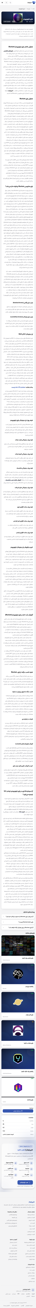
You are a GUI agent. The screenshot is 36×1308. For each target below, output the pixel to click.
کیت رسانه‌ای (32, 1281)
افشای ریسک (6, 1305)
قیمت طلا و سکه (31, 1245)
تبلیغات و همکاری (30, 1267)
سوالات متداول (31, 1273)
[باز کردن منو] (2, 2)
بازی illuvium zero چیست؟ (26, 922)
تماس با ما (32, 1270)
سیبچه (33, 1296)
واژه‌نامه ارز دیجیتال (12, 1259)
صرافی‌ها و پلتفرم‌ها (12, 1212)
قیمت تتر (32, 1223)
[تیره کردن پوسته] (10, 2)
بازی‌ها (28, 9)
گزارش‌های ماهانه (12, 1254)
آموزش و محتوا (13, 1239)
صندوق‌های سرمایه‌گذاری (11, 1223)
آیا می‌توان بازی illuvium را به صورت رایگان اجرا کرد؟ (19, 917)
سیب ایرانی (8, 1294)
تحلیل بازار (14, 1245)
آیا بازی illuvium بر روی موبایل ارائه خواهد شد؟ (21, 927)
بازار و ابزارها (32, 1239)
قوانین (22, 1305)
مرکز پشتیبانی (31, 1276)
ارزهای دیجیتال (31, 1212)
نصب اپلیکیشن (24, 1182)
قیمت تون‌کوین (31, 1232)
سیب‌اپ (14, 1294)
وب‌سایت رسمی (17, 1111)
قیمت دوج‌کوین (31, 1234)
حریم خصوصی (29, 1305)
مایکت (22, 1294)
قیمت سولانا (32, 1226)
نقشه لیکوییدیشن (30, 1256)
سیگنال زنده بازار (13, 1248)
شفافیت (33, 1278)
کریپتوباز (32, 1201)
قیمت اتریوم (32, 1220)
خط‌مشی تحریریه (15, 1305)
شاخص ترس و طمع (30, 1254)
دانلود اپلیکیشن (26, 1289)
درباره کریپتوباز (31, 1264)
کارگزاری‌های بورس (12, 1226)
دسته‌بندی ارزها (31, 1215)
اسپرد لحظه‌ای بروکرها (29, 1242)
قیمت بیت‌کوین (31, 1217)
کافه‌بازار (28, 1294)
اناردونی (28, 1296)
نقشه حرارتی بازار (31, 1251)
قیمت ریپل (32, 1229)
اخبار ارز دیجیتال (13, 1242)
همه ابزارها (32, 1259)
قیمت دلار (32, 1248)
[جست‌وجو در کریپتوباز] (6, 2)
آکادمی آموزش (13, 1251)
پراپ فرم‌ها (14, 1217)
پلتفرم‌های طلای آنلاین (12, 1220)
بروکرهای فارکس (13, 1215)
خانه (33, 9)
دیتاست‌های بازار (13, 1256)
